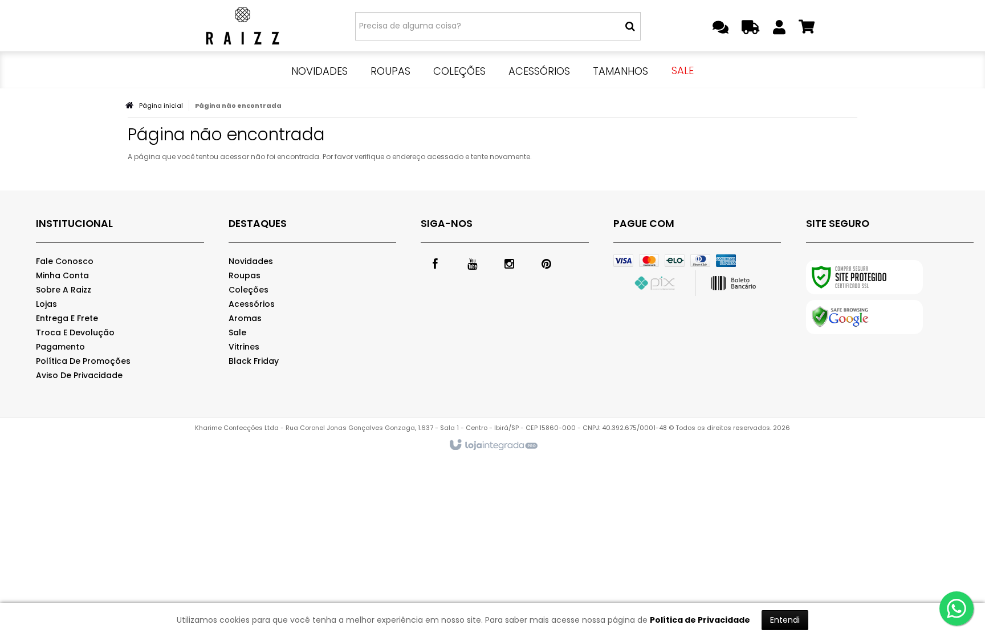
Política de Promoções (83, 361)
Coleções (248, 289)
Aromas (245, 318)
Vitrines (244, 346)
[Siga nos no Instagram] (509, 262)
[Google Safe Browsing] (864, 317)
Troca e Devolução (75, 332)
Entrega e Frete (67, 318)
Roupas (245, 275)
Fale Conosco (64, 261)
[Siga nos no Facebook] (435, 262)
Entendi (785, 620)
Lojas (46, 304)
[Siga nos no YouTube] (472, 262)
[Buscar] (630, 26)
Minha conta (62, 275)
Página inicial (161, 105)
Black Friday (254, 361)
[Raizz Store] (243, 25)
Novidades (251, 261)
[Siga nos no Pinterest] (546, 262)
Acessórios (252, 304)
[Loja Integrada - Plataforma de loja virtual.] (493, 445)
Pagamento (60, 346)
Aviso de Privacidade (79, 375)
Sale (237, 332)
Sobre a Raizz (63, 289)
